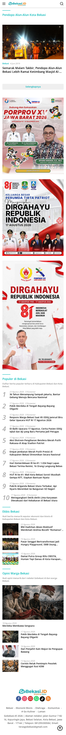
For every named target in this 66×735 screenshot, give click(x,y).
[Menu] (4, 3)
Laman (41, 711)
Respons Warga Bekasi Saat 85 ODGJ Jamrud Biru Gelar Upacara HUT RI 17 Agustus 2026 (36, 419)
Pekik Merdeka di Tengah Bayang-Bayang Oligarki (32, 407)
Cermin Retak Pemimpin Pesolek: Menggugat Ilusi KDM (39, 665)
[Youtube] (30, 699)
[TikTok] (42, 698)
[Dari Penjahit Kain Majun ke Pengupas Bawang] (10, 651)
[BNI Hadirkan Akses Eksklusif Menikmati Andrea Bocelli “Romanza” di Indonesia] (10, 529)
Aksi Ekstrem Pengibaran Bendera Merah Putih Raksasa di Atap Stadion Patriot (35, 442)
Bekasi (5, 63)
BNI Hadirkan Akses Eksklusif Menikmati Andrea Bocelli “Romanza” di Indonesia (41, 528)
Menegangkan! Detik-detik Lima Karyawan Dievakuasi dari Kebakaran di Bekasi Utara (34, 499)
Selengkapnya (33, 86)
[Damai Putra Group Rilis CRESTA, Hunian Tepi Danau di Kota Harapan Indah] (10, 559)
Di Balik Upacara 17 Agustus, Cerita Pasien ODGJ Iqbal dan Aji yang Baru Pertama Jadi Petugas (36, 430)
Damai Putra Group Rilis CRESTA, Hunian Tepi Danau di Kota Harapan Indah (40, 558)
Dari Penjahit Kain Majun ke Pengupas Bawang (42, 650)
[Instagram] (24, 699)
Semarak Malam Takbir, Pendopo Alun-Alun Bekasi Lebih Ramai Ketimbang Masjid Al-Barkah (32, 71)
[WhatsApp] (36, 699)
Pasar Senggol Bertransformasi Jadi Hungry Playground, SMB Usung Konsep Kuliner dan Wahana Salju (40, 543)
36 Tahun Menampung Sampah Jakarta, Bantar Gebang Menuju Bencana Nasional (35, 396)
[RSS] (48, 699)
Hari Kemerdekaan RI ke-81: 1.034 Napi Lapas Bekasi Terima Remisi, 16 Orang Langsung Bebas (36, 464)
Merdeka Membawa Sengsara (18, 625)
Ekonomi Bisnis (24, 707)
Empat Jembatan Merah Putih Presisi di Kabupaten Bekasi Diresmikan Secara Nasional (35, 453)
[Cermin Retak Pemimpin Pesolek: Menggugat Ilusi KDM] (10, 666)
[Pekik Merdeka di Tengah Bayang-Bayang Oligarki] (10, 637)
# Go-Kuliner (28, 711)
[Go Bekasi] (17, 3)
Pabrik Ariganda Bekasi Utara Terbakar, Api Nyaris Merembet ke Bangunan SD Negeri (33, 487)
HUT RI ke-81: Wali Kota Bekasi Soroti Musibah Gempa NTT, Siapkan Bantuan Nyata (35, 476)
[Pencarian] (62, 3)
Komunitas (54, 707)
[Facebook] (18, 699)
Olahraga (40, 707)
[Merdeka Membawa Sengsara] (33, 602)
